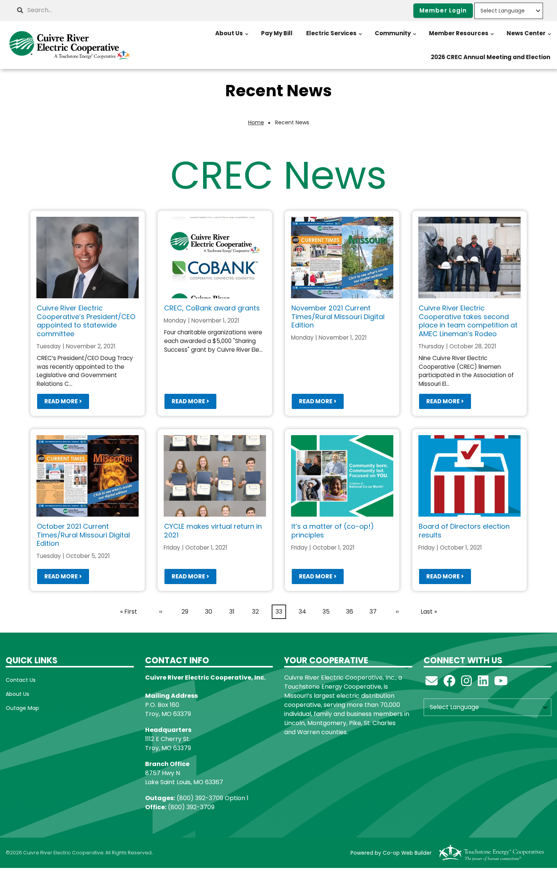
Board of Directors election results (464, 531)
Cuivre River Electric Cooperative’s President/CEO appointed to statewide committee (86, 320)
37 (374, 611)
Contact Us (21, 680)
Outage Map (22, 708)
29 (186, 611)
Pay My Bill (277, 33)
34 (304, 611)
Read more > (63, 402)
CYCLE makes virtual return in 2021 (213, 531)
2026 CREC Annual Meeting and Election (490, 57)
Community (396, 37)
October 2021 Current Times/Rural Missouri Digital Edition (83, 535)
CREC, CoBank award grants (212, 308)
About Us (232, 37)
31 (234, 611)
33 (280, 613)
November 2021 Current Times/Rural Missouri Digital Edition (338, 316)
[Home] (70, 45)
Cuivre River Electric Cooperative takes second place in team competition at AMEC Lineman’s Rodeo (468, 320)
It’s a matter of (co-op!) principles (332, 531)
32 (257, 611)
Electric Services (334, 37)
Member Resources (462, 37)
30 (210, 611)
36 (351, 611)
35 (327, 611)
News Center (529, 37)
